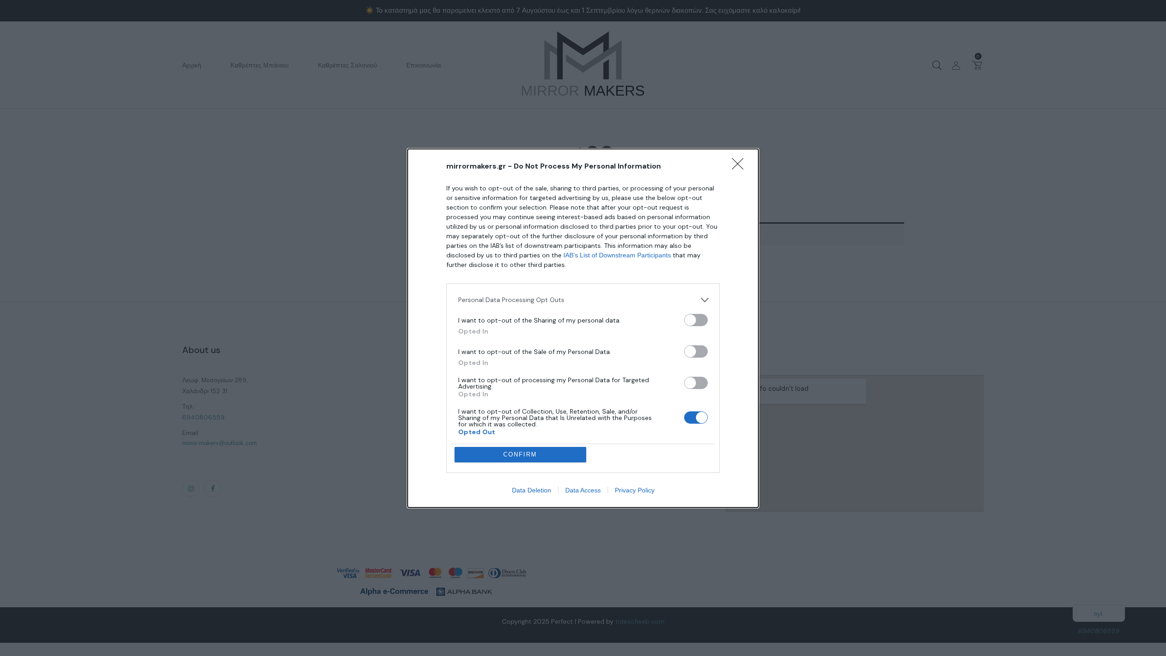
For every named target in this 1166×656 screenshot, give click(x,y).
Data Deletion (531, 490)
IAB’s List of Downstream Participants (617, 255)
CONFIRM (520, 454)
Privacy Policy (635, 490)
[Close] (740, 166)
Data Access (583, 490)
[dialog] (583, 328)
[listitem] (583, 300)
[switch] (696, 320)
